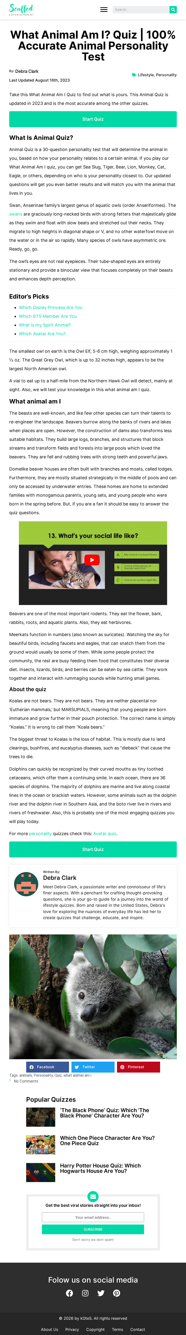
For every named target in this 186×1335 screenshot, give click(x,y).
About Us (49, 1329)
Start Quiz (93, 119)
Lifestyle (146, 74)
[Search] (173, 9)
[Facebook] (69, 1293)
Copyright (95, 1329)
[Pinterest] (116, 1293)
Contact (137, 1329)
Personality (166, 74)
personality (40, 833)
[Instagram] (85, 1293)
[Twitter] (101, 1293)
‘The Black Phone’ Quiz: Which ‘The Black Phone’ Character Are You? (104, 1113)
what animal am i (77, 1075)
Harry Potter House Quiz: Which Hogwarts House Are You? (100, 1168)
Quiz (58, 1075)
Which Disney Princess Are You (50, 307)
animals (25, 1075)
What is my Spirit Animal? (45, 324)
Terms (117, 1329)
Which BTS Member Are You (48, 316)
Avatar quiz (104, 833)
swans (15, 214)
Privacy (72, 1329)
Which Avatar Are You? (42, 333)
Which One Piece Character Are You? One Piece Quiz (107, 1140)
